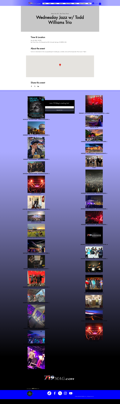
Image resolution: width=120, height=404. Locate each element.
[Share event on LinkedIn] (38, 86)
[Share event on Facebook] (31, 86)
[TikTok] (49, 393)
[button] (100, 3)
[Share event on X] (34, 86)
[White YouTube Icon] (71, 393)
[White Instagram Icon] (65, 393)
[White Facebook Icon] (55, 393)
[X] (60, 393)
